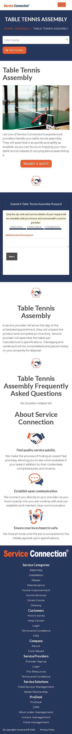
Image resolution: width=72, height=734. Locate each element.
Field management (36, 722)
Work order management (36, 712)
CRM (36, 707)
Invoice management (36, 717)
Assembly (36, 570)
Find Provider (15, 50)
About (36, 646)
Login (36, 625)
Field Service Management (36, 686)
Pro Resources (36, 671)
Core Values (36, 651)
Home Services (36, 595)
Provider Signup (36, 661)
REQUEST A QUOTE (36, 164)
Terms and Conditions (36, 630)
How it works (36, 615)
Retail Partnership (36, 692)
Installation (36, 575)
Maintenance (36, 585)
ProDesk (36, 702)
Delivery (36, 605)
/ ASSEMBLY (21, 28)
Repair (36, 580)
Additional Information (19, 235)
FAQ (36, 635)
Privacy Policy (47, 729)
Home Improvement (36, 590)
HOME (8, 28)
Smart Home (36, 600)
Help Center (36, 620)
